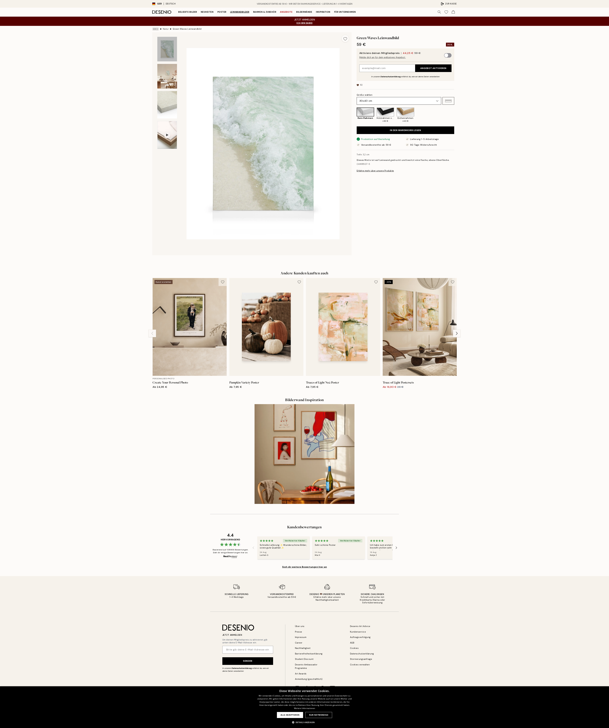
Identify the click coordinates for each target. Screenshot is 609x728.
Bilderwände (304, 12)
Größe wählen (365, 94)
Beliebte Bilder (187, 12)
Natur (166, 29)
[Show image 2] (167, 76)
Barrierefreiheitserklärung (309, 653)
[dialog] (304, 707)
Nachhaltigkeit (303, 648)
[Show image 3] (167, 104)
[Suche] (439, 12)
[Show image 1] (167, 49)
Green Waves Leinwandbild (187, 29)
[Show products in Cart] (453, 12)
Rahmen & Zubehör (264, 12)
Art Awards (301, 673)
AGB (352, 642)
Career (298, 642)
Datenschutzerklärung (390, 76)
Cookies (354, 648)
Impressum (301, 637)
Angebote (286, 12)
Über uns (299, 626)
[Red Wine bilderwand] (304, 454)
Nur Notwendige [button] (318, 715)
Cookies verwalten (360, 664)
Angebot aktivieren (433, 68)
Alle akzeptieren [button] (290, 715)
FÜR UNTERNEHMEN (345, 12)
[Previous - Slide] (354, 115)
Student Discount (304, 659)
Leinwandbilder (239, 12)
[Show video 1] (167, 135)
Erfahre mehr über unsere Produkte (375, 170)
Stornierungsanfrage (361, 659)
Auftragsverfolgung (360, 637)
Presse (298, 631)
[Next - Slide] (456, 115)
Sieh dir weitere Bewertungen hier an (304, 566)
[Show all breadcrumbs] (155, 29)
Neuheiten (207, 12)
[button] (448, 101)
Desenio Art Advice (360, 626)
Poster (221, 12)
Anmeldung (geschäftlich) (309, 679)
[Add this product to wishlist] (345, 38)
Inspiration (323, 12)
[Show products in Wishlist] (446, 12)
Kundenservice (358, 631)
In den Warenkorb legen (405, 130)
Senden (247, 660)
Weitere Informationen (304, 708)
